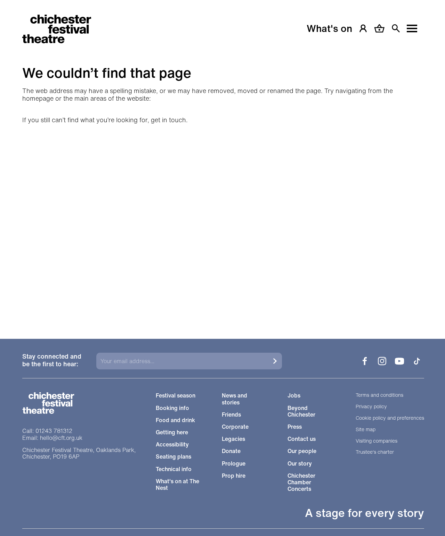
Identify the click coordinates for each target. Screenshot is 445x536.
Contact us (302, 439)
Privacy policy (371, 407)
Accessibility (172, 444)
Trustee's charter (375, 452)
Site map (365, 430)
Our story (300, 463)
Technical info (174, 469)
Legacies (233, 439)
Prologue (233, 463)
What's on (329, 28)
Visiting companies (376, 441)
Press (295, 427)
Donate (231, 451)
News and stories (234, 398)
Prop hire (233, 475)
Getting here (172, 432)
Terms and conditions (379, 395)
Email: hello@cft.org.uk (52, 438)
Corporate (235, 427)
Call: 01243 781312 (47, 431)
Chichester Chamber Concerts (301, 482)
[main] (222, 160)
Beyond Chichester (301, 411)
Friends (231, 414)
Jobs (294, 395)
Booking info (172, 408)
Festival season (175, 395)
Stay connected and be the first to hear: (51, 360)
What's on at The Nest (177, 484)
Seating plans (173, 456)
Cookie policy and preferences (390, 418)
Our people (302, 451)
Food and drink (175, 420)
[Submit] (275, 361)
